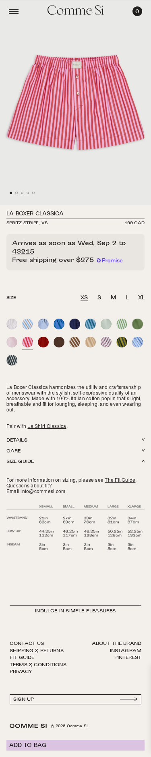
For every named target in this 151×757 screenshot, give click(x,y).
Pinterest (127, 658)
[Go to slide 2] (16, 193)
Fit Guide (22, 658)
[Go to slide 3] (22, 193)
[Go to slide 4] (28, 193)
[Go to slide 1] (11, 193)
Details (16, 440)
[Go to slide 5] (33, 193)
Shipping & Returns (37, 651)
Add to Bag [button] (28, 745)
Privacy (21, 672)
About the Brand (116, 643)
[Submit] (129, 699)
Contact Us (27, 643)
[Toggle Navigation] (13, 11)
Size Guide (20, 461)
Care (13, 451)
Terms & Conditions (38, 665)
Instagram (125, 651)
